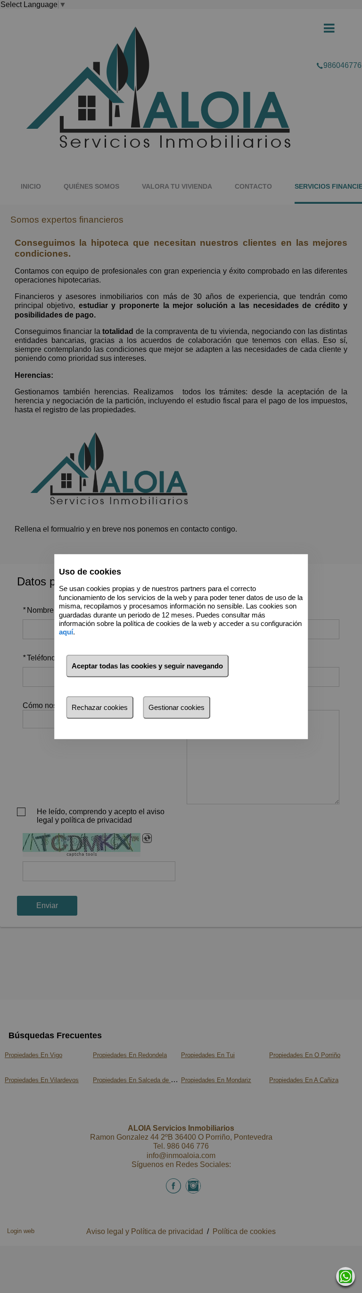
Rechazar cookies (100, 707)
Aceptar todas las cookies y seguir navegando (147, 666)
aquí (66, 632)
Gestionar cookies (176, 707)
